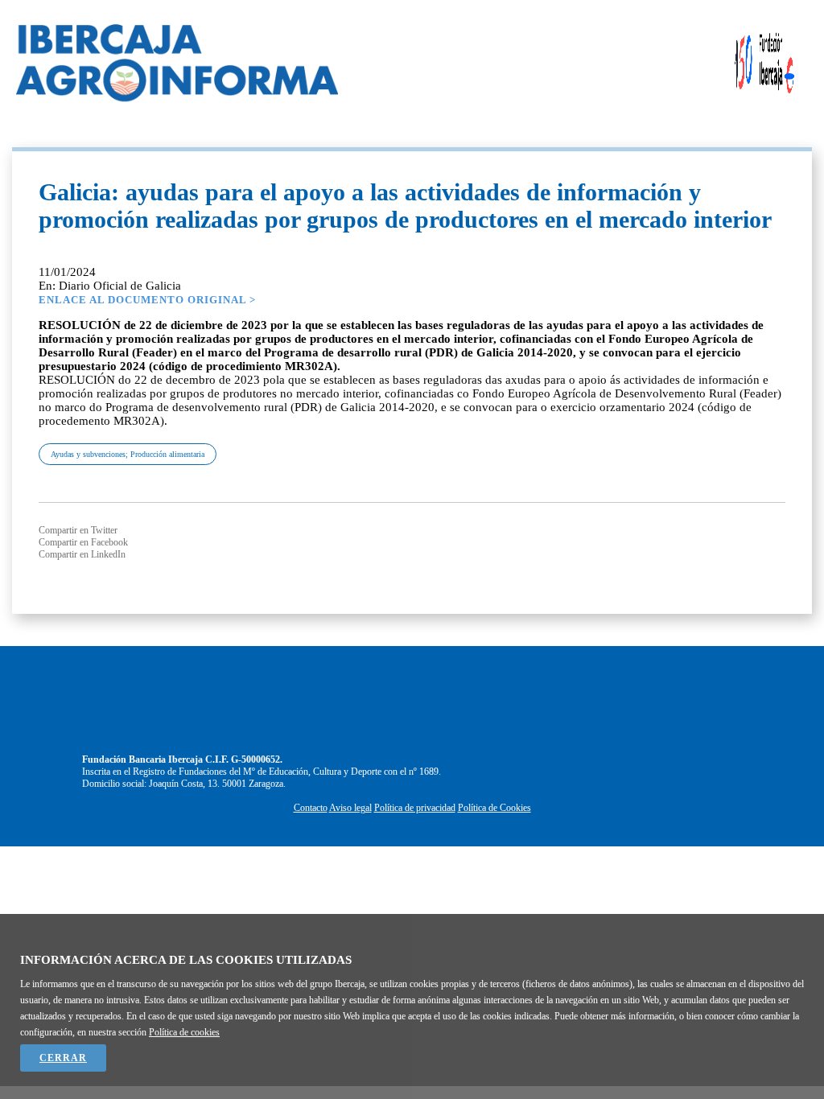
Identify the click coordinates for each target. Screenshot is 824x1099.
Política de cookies (184, 1032)
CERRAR (63, 1058)
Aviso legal (350, 807)
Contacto (311, 807)
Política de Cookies (494, 807)
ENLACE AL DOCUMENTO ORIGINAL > (147, 300)
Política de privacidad (414, 807)
